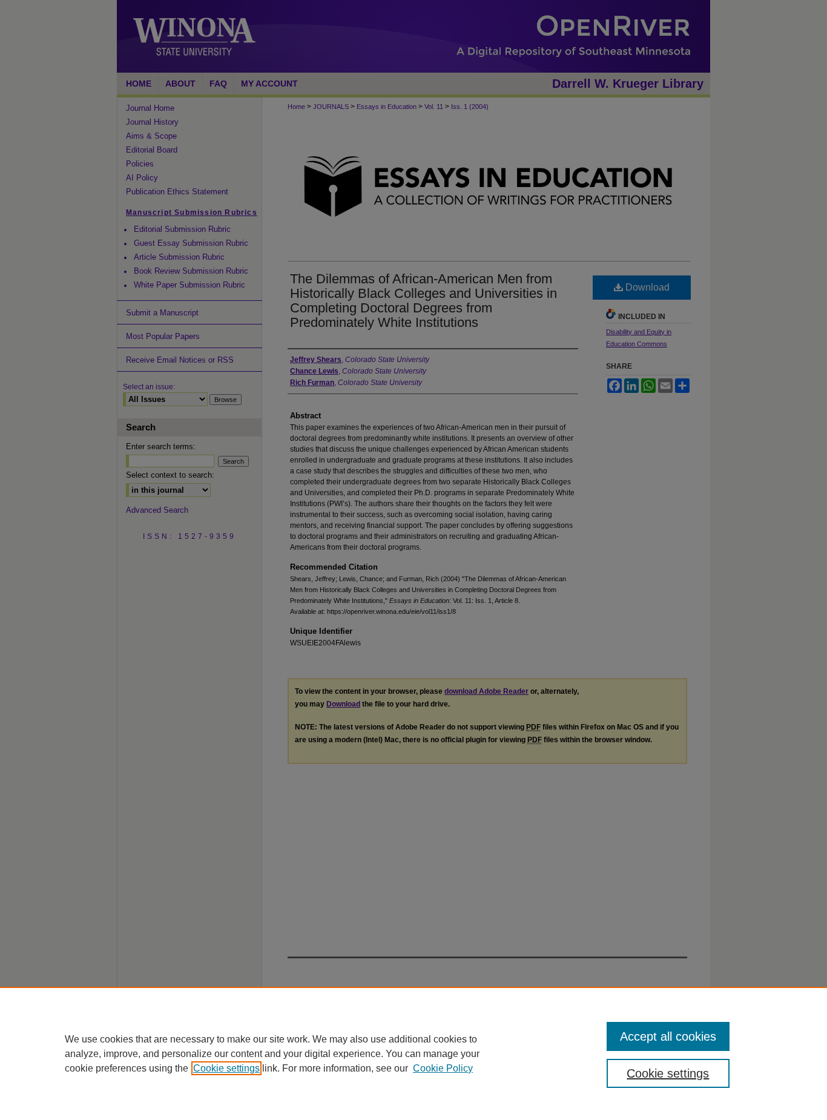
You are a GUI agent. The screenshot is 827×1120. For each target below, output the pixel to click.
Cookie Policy (443, 1068)
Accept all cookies (668, 1036)
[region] (413, 1053)
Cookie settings (226, 1068)
